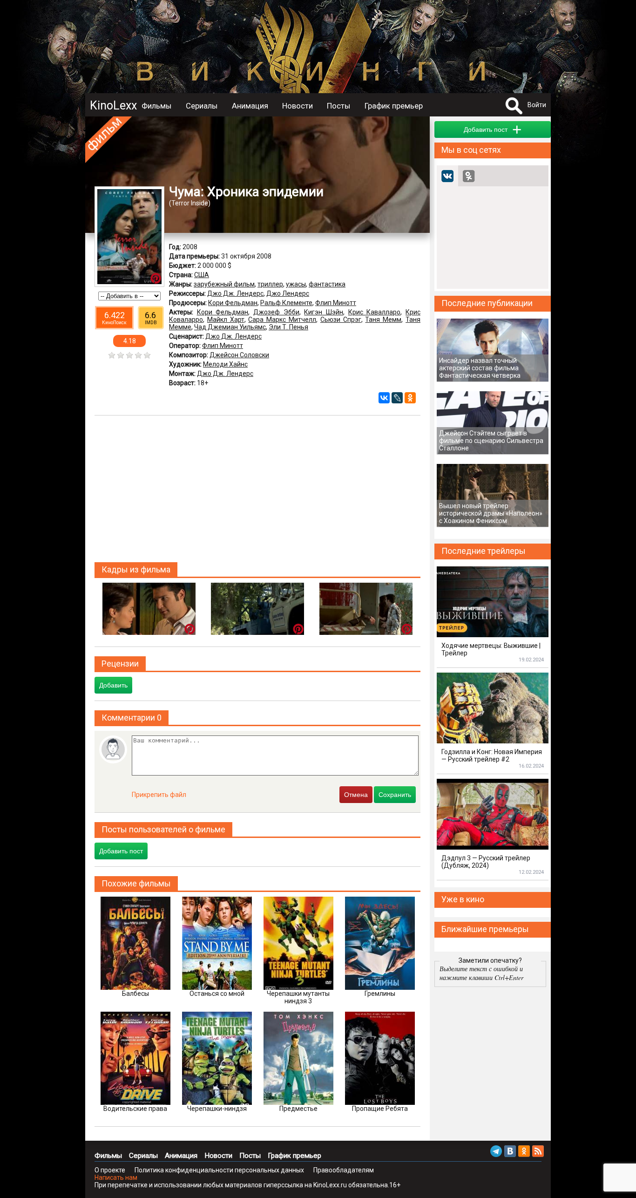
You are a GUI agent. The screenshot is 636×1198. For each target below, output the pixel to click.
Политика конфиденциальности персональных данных (219, 1170)
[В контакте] (510, 1151)
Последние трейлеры (483, 551)
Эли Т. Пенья (288, 327)
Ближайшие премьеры (485, 929)
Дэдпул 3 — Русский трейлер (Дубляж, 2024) (485, 861)
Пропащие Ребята (380, 1108)
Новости (297, 105)
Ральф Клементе (286, 302)
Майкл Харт (225, 319)
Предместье (298, 1108)
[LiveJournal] (397, 397)
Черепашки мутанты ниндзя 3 (298, 997)
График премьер (394, 105)
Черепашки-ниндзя (217, 1108)
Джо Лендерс (287, 293)
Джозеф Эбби (276, 312)
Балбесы (135, 993)
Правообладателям (343, 1170)
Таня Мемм (383, 319)
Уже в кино (462, 899)
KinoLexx (113, 105)
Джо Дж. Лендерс (235, 293)
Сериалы (202, 105)
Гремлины (380, 993)
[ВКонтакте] (384, 397)
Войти (537, 105)
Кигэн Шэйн (323, 312)
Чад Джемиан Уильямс (230, 327)
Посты (339, 105)
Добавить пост (121, 851)
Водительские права (135, 1108)
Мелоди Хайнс (225, 364)
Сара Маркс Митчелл (282, 319)
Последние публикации (487, 303)
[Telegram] (496, 1151)
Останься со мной (216, 993)
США (201, 275)
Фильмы (157, 105)
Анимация (250, 105)
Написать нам (116, 1177)
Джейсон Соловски (239, 355)
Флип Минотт (335, 302)
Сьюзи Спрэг (340, 319)
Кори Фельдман (232, 302)
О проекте (110, 1170)
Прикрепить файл (159, 794)
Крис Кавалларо (374, 312)
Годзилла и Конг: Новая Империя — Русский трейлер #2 (491, 755)
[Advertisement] (257, 490)
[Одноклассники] (410, 397)
